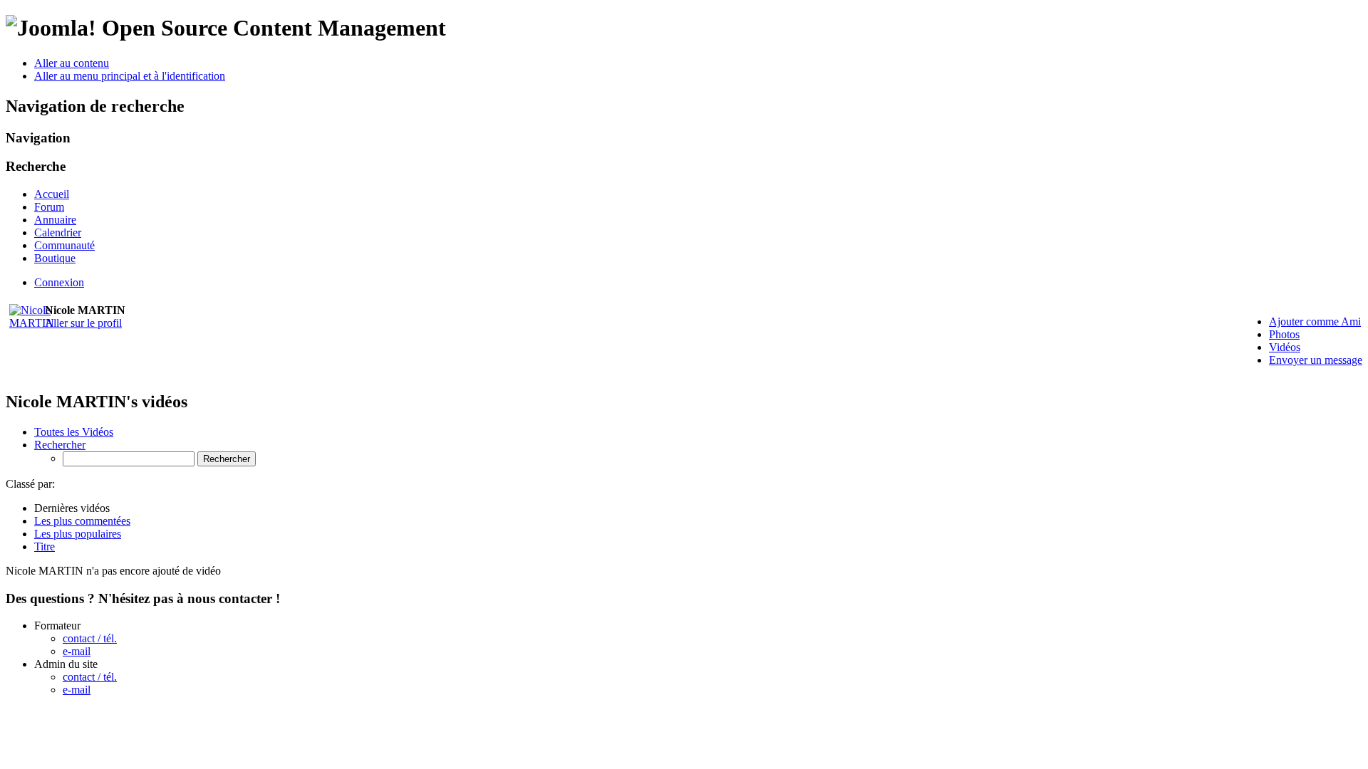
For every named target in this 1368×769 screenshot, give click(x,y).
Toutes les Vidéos (73, 432)
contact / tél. (90, 638)
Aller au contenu (71, 63)
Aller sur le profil (83, 323)
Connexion (59, 282)
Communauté (64, 245)
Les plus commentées (82, 521)
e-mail (76, 651)
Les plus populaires (77, 534)
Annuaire (55, 220)
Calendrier (57, 232)
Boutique (55, 258)
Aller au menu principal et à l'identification (129, 76)
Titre (44, 546)
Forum (49, 207)
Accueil (51, 194)
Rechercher (60, 445)
